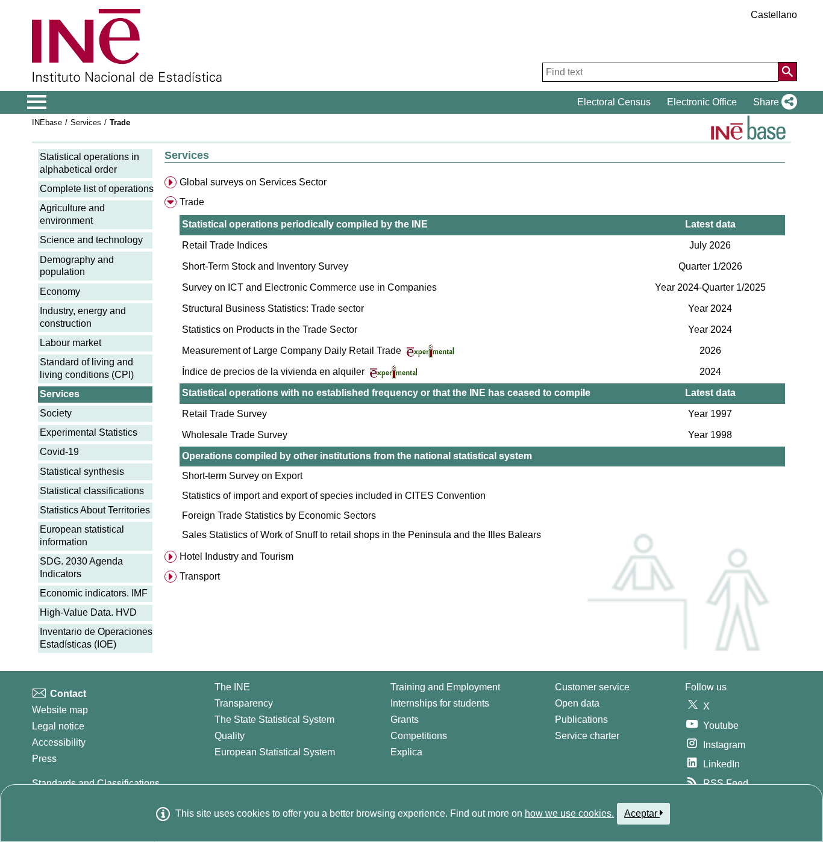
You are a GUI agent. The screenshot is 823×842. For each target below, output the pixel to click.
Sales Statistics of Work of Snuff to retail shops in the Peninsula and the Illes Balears (361, 535)
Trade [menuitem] (192, 202)
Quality (229, 736)
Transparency (243, 703)
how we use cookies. (569, 813)
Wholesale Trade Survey (234, 435)
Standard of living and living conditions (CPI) (87, 368)
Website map (60, 710)
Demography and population (77, 266)
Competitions (418, 736)
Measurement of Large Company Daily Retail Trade (293, 350)
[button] (772, 102)
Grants (404, 719)
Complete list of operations (97, 189)
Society (56, 413)
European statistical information (82, 535)
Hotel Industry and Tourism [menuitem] (236, 556)
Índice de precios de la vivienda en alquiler (274, 372)
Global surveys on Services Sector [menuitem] (253, 182)
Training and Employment (445, 687)
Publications (581, 719)
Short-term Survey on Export (242, 476)
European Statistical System (274, 752)
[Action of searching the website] (787, 71)
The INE (232, 687)
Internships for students (439, 703)
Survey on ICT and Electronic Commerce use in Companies (309, 287)
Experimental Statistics (88, 432)
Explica (406, 752)
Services (85, 122)
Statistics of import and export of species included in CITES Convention (334, 496)
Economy (60, 291)
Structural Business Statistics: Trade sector (273, 308)
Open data (577, 703)
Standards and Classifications (96, 783)
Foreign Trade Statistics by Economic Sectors (279, 515)
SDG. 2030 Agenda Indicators (81, 567)
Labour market (70, 343)
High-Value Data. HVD (88, 612)
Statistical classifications (92, 491)
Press (44, 759)
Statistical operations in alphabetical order (89, 163)
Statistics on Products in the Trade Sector (269, 329)
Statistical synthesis (82, 471)
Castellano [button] (774, 15)
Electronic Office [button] (702, 102)
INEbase (47, 122)
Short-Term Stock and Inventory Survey (265, 266)
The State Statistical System (274, 719)
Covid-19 (59, 452)
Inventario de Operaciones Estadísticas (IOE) (96, 638)
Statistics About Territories (95, 510)
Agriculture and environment (72, 214)
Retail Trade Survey (224, 414)
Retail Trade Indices (225, 245)
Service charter (587, 736)
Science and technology (91, 240)
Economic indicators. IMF (94, 593)
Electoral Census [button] (614, 102)
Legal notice (58, 726)
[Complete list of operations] (748, 127)
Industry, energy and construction (83, 317)
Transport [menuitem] (200, 576)
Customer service (592, 687)
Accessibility (59, 742)
